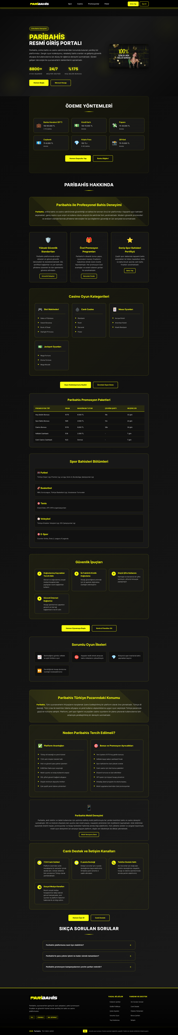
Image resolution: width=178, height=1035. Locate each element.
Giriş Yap (133, 4)
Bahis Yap (129, 270)
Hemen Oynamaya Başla (75, 628)
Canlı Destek (100, 918)
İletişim (133, 1020)
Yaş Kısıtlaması (114, 1020)
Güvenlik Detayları (48, 276)
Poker (107, 4)
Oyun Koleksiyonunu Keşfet (75, 385)
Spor (70, 4)
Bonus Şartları (135, 1015)
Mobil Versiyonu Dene (89, 834)
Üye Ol (144, 4)
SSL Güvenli (52, 1017)
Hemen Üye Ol (78, 918)
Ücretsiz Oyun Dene (105, 385)
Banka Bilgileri (103, 158)
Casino (80, 4)
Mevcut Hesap (61, 83)
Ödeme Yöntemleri (137, 1011)
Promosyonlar (93, 4)
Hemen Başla (39, 83)
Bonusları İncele (89, 276)
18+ (32, 1017)
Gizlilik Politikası (115, 1006)
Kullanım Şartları (115, 1002)
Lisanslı (41, 1017)
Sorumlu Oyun (114, 1015)
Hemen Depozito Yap (78, 158)
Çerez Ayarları (114, 1011)
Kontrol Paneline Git (104, 628)
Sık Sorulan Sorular (137, 1002)
